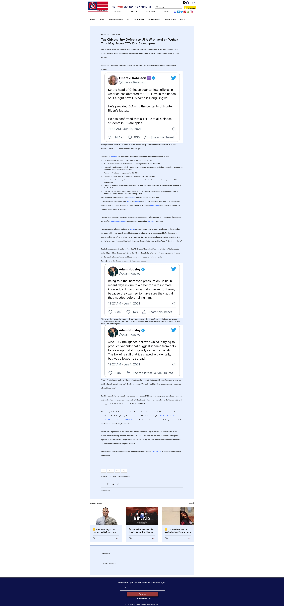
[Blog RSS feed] (184, 2)
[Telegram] (178, 12)
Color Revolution (124, 476)
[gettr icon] (184, 12)
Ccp (117, 471)
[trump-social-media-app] (175, 12)
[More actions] (181, 34)
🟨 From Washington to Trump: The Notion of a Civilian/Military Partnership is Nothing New (106, 530)
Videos (102, 19)
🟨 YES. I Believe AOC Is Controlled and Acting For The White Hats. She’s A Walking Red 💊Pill (177, 530)
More (181, 19)
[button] (191, 19)
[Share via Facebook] (102, 484)
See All (191, 503)
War (114, 476)
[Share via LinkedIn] (113, 484)
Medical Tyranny (170, 19)
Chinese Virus (106, 476)
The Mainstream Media (116, 19)
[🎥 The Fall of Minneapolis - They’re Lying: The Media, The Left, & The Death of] (142, 516)
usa (103, 471)
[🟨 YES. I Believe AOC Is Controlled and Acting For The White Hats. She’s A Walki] (178, 516)
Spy (124, 471)
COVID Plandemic (138, 19)
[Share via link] (118, 484)
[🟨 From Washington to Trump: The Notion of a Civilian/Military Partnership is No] (106, 516)
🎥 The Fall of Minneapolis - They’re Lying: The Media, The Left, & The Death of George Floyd (141, 530)
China (110, 471)
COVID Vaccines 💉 (155, 19)
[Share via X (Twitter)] (107, 484)
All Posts (92, 19)
